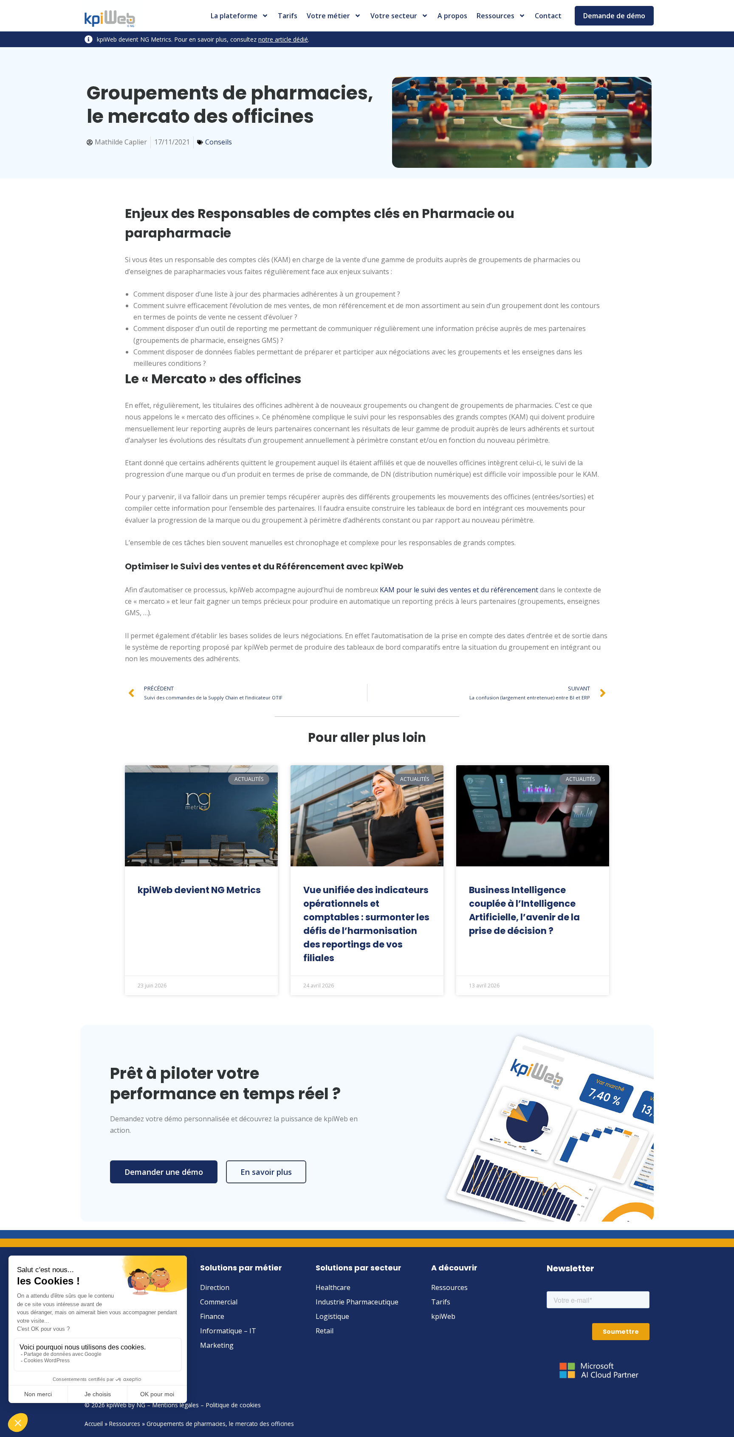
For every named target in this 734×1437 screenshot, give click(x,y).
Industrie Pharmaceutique (357, 1302)
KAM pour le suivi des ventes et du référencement (459, 589)
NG (140, 1405)
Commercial (218, 1302)
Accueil (94, 1424)
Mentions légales (175, 1405)
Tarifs (287, 15)
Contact (548, 15)
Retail (324, 1330)
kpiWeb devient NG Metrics (199, 890)
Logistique (332, 1316)
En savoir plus (266, 1172)
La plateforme (234, 15)
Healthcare (333, 1287)
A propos (452, 15)
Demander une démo (163, 1172)
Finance (212, 1316)
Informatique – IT (228, 1330)
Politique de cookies (233, 1405)
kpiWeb (443, 1316)
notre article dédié (283, 39)
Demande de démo (614, 15)
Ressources (495, 15)
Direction (214, 1287)
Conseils (218, 142)
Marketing (217, 1345)
